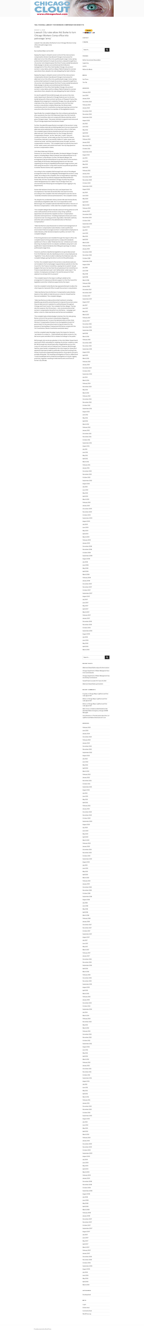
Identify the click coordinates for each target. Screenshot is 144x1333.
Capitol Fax (86, 63)
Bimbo (84, 698)
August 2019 (86, 227)
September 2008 (87, 555)
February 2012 (86, 427)
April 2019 (85, 239)
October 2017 (86, 296)
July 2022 (85, 123)
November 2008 (87, 549)
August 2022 (86, 120)
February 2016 (86, 339)
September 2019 (87, 224)
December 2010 (87, 471)
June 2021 (85, 161)
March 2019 (86, 242)
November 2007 (87, 587)
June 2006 (85, 640)
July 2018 (85, 267)
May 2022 (85, 130)
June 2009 (85, 527)
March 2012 (86, 424)
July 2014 (85, 377)
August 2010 (86, 483)
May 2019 (85, 236)
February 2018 (86, 283)
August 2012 (86, 411)
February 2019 (86, 245)
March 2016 (86, 336)
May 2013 (85, 389)
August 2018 (86, 264)
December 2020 (87, 177)
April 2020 (85, 202)
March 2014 (86, 380)
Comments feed (87, 1310)
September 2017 (87, 299)
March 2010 (86, 499)
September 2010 (87, 480)
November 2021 (87, 145)
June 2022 (85, 126)
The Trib (85, 82)
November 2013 (87, 386)
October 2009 (87, 515)
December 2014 (87, 368)
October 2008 (87, 552)
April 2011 (85, 458)
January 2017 (86, 321)
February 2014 (86, 383)
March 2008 (86, 574)
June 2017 (85, 308)
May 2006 (85, 643)
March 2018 (86, 280)
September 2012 (87, 408)
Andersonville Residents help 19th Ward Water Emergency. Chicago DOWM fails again (95, 710)
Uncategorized (87, 1294)
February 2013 (86, 396)
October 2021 (86, 148)
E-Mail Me (85, 42)
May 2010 (85, 493)
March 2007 (86, 612)
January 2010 (86, 505)
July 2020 (85, 192)
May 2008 (85, 568)
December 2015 (87, 342)
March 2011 (86, 461)
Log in (84, 1304)
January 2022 (86, 142)
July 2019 (85, 230)
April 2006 (85, 646)
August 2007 (86, 596)
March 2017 (86, 314)
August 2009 (86, 521)
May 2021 (85, 164)
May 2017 (85, 311)
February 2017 (86, 317)
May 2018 (85, 274)
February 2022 (86, 139)
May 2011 (85, 455)
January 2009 (86, 543)
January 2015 (86, 364)
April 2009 (85, 533)
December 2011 (87, 433)
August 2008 (86, 558)
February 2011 (86, 465)
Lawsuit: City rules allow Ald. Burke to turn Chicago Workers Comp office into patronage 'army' (55, 35)
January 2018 (86, 286)
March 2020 (86, 205)
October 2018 (86, 258)
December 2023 (87, 101)
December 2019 (87, 214)
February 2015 (86, 361)
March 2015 (86, 358)
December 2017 (87, 289)
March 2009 (86, 537)
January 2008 (86, 580)
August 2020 (86, 189)
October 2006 (87, 627)
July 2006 (85, 637)
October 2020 (86, 183)
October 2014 (86, 371)
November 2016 (87, 327)
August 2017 (86, 302)
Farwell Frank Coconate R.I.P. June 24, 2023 (94, 680)
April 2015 (85, 355)
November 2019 (87, 217)
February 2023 (86, 105)
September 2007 (87, 593)
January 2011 (86, 468)
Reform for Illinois (87, 69)
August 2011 (86, 446)
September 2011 (87, 443)
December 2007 (87, 584)
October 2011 (86, 440)
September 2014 (87, 374)
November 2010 (87, 474)
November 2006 (87, 624)
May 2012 (85, 418)
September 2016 (87, 330)
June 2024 (85, 95)
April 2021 (85, 167)
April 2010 (85, 496)
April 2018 (85, 277)
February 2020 (87, 208)
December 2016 (87, 324)
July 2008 (85, 562)
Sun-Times (85, 79)
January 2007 (86, 618)
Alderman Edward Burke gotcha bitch (93, 684)
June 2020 (85, 195)
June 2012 (85, 414)
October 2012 (86, 405)
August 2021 (86, 155)
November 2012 (87, 402)
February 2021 (86, 170)
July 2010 (85, 486)
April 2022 (85, 133)
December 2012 (87, 399)
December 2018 (87, 252)
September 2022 (87, 117)
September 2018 (87, 261)
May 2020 (85, 198)
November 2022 (87, 114)
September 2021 (87, 151)
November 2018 (87, 255)
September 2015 (87, 349)
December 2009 (87, 508)
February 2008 (87, 577)
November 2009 (87, 512)
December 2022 (87, 111)
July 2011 (85, 449)
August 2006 (86, 634)
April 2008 (85, 571)
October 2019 (86, 220)
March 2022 (86, 136)
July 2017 (85, 305)
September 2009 (87, 518)
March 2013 (86, 393)
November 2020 (87, 180)
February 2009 (87, 540)
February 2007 (87, 615)
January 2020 (86, 211)
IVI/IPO (85, 66)
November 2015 (87, 346)
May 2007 (85, 605)
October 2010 (86, 477)
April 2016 (85, 333)
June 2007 (85, 602)
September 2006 (87, 630)
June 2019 (85, 233)
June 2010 (85, 490)
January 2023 (86, 108)
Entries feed (86, 1307)
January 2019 (86, 249)
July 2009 (85, 524)
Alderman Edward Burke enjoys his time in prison (96, 667)
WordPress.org (87, 1314)
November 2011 (87, 436)
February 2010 (86, 502)
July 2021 (85, 158)
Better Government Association (92, 60)
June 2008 (85, 565)
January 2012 (86, 430)
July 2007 (85, 599)
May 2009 (85, 530)
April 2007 (85, 609)
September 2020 (87, 186)
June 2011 (85, 452)
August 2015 (86, 352)
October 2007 (86, 590)
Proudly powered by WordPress (42, 1329)
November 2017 (87, 292)
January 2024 (86, 98)
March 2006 (86, 649)
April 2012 (85, 421)
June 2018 (85, 270)
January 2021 (86, 173)
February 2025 (87, 92)
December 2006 (87, 621)
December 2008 (87, 546)
